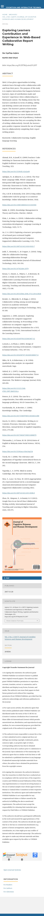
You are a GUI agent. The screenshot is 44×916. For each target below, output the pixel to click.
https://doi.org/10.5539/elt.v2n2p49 (16, 171)
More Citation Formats (14, 621)
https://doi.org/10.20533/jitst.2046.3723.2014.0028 (21, 294)
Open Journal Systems (12, 870)
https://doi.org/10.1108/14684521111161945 (19, 205)
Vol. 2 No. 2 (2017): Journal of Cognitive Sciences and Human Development (19, 18)
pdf (7, 578)
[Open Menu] (2, 6)
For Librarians (9, 892)
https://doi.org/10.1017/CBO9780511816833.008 (20, 416)
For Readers (8, 885)
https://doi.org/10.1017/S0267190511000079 (19, 435)
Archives (13, 14)
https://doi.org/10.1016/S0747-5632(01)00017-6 (20, 355)
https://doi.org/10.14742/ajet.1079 (15, 268)
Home (4, 14)
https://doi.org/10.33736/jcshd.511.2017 (22, 65)
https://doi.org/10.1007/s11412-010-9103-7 (18, 246)
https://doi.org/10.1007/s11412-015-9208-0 (18, 493)
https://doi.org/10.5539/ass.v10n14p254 (17, 451)
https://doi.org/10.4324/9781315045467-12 (18, 338)
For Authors (8, 888)
